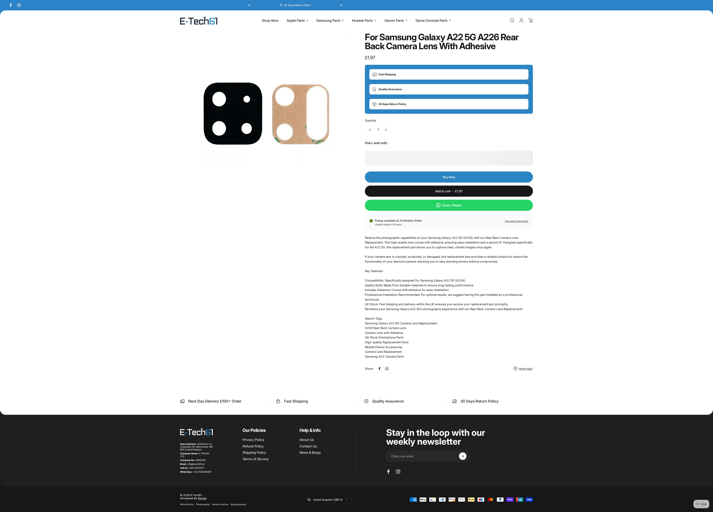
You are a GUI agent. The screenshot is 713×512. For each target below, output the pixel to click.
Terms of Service (255, 459)
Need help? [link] (526, 368)
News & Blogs (310, 452)
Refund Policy (253, 446)
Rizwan (202, 498)
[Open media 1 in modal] (264, 117)
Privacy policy (203, 504)
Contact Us (308, 446)
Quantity (370, 120)
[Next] (341, 5)
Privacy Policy (253, 440)
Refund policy (187, 504)
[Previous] (249, 5)
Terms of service (220, 504)
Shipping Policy (254, 452)
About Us (306, 440)
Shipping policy (238, 504)
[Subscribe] (462, 456)
